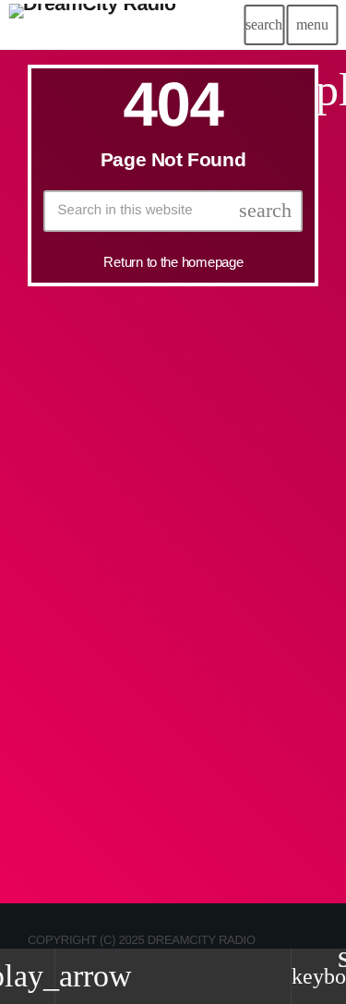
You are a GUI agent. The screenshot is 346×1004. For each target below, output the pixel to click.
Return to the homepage (173, 262)
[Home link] (92, 25)
